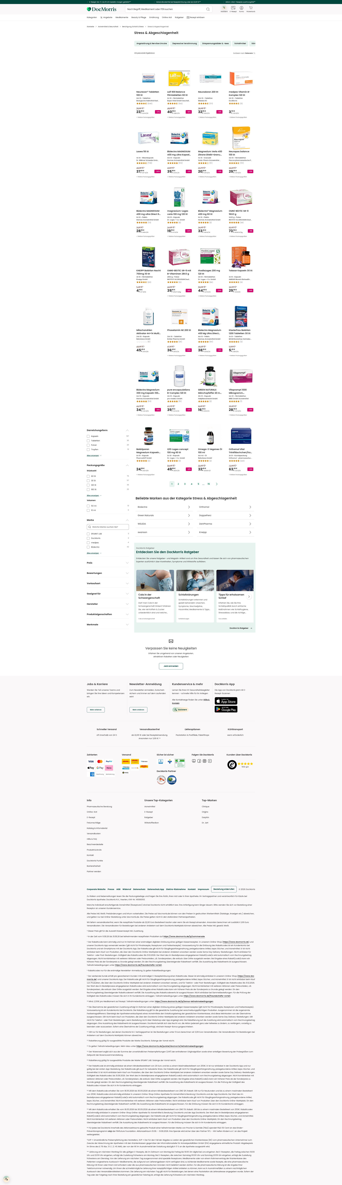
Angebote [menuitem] (107, 17)
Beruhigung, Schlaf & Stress (133, 26)
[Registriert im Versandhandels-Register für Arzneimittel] (180, 763)
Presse (111, 889)
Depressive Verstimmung (184, 44)
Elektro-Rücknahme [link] (176, 889)
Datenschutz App (155, 889)
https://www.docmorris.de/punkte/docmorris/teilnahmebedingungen (169, 1046)
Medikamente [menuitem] (122, 17)
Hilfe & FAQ (92, 839)
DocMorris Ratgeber (239, 628)
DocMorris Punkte (95, 860)
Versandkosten (94, 833)
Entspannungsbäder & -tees (215, 44)
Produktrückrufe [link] (94, 849)
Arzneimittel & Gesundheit (108, 26)
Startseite (90, 26)
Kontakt (192, 889)
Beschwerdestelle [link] (95, 844)
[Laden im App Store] (234, 701)
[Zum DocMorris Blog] (194, 761)
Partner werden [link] (94, 871)
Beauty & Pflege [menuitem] (138, 17)
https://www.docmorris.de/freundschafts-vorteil (138, 965)
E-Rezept (91, 817)
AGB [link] (118, 889)
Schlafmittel (240, 44)
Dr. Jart (205, 822)
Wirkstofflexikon (151, 822)
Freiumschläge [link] (93, 822)
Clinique (205, 806)
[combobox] (168, 9)
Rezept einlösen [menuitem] (197, 17)
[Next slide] (249, 596)
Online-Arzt (92, 812)
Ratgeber (148, 817)
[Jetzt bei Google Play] (234, 709)
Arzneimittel (149, 806)
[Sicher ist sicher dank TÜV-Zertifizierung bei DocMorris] (161, 761)
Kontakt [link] (90, 855)
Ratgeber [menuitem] (179, 17)
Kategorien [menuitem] (92, 17)
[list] (195, 597)
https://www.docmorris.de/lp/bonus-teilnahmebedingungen (184, 1001)
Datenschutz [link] (139, 889)
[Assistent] (6, 1179)
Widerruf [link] (127, 889)
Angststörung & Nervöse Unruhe (152, 44)
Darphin (205, 817)
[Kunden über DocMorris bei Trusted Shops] (241, 765)
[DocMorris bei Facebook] (199, 761)
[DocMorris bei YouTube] (210, 761)
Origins (205, 812)
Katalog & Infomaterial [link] (97, 828)
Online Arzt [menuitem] (167, 17)
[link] (161, 780)
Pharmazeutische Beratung (99, 806)
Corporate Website (96, 889)
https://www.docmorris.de (235, 942)
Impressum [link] (203, 889)
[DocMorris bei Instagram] (204, 761)
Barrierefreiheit (93, 866)
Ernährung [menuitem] (154, 17)
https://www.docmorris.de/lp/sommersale (184, 936)
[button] (171, 484)
